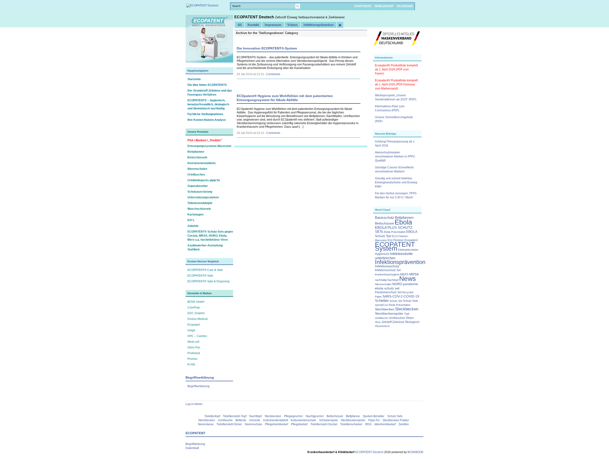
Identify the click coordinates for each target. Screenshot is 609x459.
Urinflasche (381, 318)
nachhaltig (381, 279)
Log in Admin (194, 404)
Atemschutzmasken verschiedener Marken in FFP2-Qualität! (395, 156)
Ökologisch (412, 322)
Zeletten (403, 424)
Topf (406, 313)
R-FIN (191, 364)
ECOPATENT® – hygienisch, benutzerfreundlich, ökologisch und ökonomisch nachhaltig (208, 104)
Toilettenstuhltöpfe (199, 203)
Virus (378, 322)
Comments (273, 74)
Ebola (403, 222)
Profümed (193, 353)
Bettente (241, 420)
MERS (404, 274)
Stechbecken (384, 309)
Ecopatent (410, 240)
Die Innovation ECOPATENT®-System (267, 48)
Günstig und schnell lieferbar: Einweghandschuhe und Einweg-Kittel (396, 182)
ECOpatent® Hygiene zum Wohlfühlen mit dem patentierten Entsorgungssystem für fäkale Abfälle (285, 98)
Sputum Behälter (373, 416)
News (407, 278)
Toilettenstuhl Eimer (229, 424)
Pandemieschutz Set (388, 292)
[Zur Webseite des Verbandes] (397, 47)
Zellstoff (387, 322)
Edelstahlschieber (408, 249)
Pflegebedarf (299, 424)
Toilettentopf (212, 416)
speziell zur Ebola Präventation (392, 304)
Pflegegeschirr (293, 416)
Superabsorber (197, 186)
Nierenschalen (197, 169)
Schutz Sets (410, 301)
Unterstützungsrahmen (203, 197)
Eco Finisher (396, 240)
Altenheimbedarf (385, 424)
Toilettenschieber (351, 424)
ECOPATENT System (395, 246)
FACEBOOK (405, 6)
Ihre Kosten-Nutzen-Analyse (206, 120)
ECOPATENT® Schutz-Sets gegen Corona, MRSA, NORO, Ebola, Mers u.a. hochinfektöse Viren (210, 235)
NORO (397, 284)
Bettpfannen (195, 151)
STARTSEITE (362, 6)
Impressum (273, 25)
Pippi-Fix (374, 420)
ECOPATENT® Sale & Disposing (208, 281)
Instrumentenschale (303, 420)
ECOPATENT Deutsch (254, 17)
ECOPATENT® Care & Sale (205, 270)
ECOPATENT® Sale (200, 275)
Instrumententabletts (201, 163)
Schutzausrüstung (199, 191)
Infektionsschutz (387, 266)
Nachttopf (392, 279)
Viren (410, 318)
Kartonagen (195, 214)
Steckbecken (406, 309)
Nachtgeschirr (315, 416)
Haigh (191, 330)
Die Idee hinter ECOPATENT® (207, 85)
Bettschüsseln (197, 157)
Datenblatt (192, 448)
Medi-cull (193, 341)
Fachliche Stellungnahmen (205, 114)
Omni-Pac (193, 347)
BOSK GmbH (195, 301)
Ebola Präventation (395, 231)
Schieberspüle (328, 420)
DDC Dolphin (196, 313)
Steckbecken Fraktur (396, 420)
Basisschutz (384, 218)
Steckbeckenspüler (389, 313)
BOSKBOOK (415, 452)
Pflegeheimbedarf (276, 424)
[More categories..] (340, 25)
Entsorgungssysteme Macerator (209, 146)
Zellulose (398, 322)
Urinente (254, 420)
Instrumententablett (275, 420)
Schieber (382, 301)
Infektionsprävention (400, 262)
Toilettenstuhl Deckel (323, 424)
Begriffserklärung (198, 386)
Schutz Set (395, 300)
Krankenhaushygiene (387, 274)
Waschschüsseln (199, 208)
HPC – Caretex (197, 336)
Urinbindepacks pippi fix (203, 180)
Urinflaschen (196, 174)
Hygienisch (382, 254)
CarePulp (193, 307)
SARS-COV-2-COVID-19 (401, 296)
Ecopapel (193, 324)
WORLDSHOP (384, 6)
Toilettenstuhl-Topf (234, 416)
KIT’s (190, 220)
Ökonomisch (382, 326)
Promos (192, 359)
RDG (368, 424)
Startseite (194, 79)
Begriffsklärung (195, 444)
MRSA (414, 274)
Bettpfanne (353, 416)
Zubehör (193, 226)
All (240, 25)
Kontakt (253, 25)
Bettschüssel (384, 223)
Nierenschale (253, 424)
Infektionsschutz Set (388, 270)
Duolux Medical (197, 319)
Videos (292, 25)
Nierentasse (206, 424)
